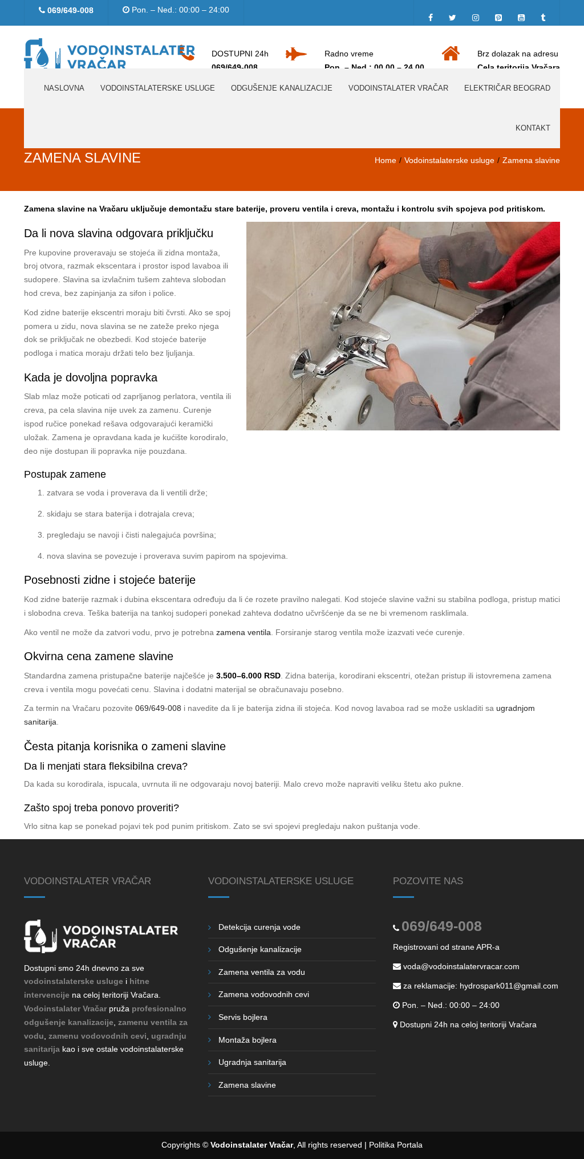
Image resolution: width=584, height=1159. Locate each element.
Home (385, 160)
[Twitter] (452, 15)
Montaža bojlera (247, 1039)
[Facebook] (433, 15)
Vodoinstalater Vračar (398, 88)
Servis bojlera (242, 1017)
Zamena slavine (247, 1084)
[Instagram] (476, 15)
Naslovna (64, 88)
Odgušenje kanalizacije (281, 88)
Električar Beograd (507, 88)
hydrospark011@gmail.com (509, 985)
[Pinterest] (498, 15)
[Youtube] (521, 15)
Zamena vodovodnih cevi (263, 994)
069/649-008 (70, 10)
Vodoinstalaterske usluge (157, 88)
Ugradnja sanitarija (252, 1062)
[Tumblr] (540, 15)
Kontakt (533, 128)
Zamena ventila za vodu (261, 972)
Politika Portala (396, 1144)
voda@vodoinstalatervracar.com (461, 966)
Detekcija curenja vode (259, 927)
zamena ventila (243, 632)
